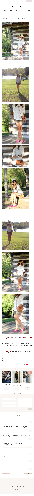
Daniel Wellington (12, 339)
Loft (5, 336)
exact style (26, 338)
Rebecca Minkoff (8, 338)
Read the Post (6, 388)
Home (5, 10)
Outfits (16, 10)
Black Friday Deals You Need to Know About (6, 385)
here (22, 336)
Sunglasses (4, 339)
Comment (19, 397)
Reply (30, 446)
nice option (14, 338)
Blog (19, 16)
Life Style (22, 10)
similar (8, 337)
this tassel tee (8, 351)
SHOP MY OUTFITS (10, 10)
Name (3, 397)
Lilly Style (17, 486)
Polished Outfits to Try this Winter (27, 385)
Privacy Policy (17, 489)
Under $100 (28, 10)
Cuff (26, 339)
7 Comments (14, 364)
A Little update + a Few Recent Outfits (17, 385)
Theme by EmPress (23, 495)
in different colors (23, 337)
